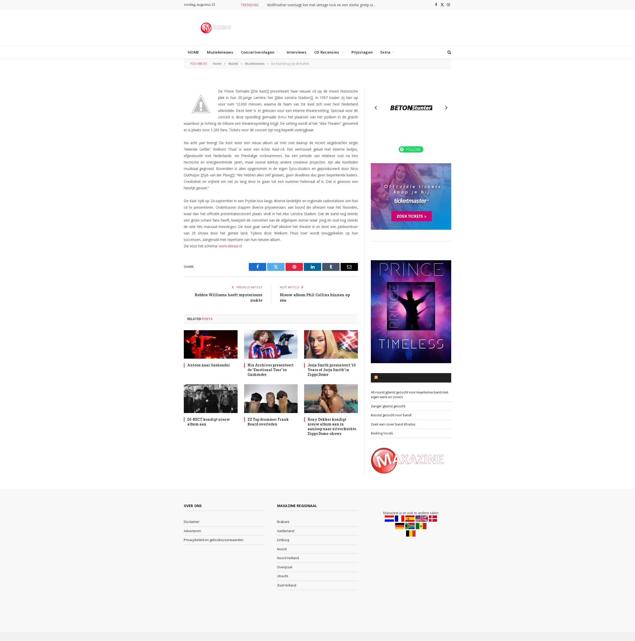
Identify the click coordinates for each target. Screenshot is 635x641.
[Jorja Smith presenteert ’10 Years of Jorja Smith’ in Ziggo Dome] (331, 344)
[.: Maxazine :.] (216, 27)
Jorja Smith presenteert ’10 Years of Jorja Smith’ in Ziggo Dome (331, 370)
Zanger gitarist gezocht (388, 406)
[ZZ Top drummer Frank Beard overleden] (271, 398)
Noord (281, 549)
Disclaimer (191, 521)
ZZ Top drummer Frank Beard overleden (268, 421)
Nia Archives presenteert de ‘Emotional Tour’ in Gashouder (270, 370)
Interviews (296, 52)
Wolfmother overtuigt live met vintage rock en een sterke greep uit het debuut (323, 5)
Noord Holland (288, 558)
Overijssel (284, 567)
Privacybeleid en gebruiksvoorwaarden (213, 540)
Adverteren (192, 531)
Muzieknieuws (220, 52)
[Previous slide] (376, 108)
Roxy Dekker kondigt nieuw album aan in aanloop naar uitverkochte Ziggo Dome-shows (332, 426)
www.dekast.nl (230, 246)
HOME (193, 52)
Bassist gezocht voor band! (391, 415)
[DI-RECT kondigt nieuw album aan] (211, 398)
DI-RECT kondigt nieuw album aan (208, 421)
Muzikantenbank (393, 378)
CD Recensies (326, 52)
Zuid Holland (286, 585)
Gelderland (285, 531)
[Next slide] (446, 108)
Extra (385, 52)
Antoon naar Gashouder (208, 365)
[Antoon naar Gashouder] (211, 344)
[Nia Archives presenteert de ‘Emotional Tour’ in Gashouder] (271, 344)
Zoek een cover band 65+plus (393, 424)
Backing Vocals (382, 433)
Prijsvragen (362, 52)
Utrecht (282, 576)
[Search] (448, 52)
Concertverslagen (258, 52)
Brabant (283, 521)
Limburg (283, 540)
